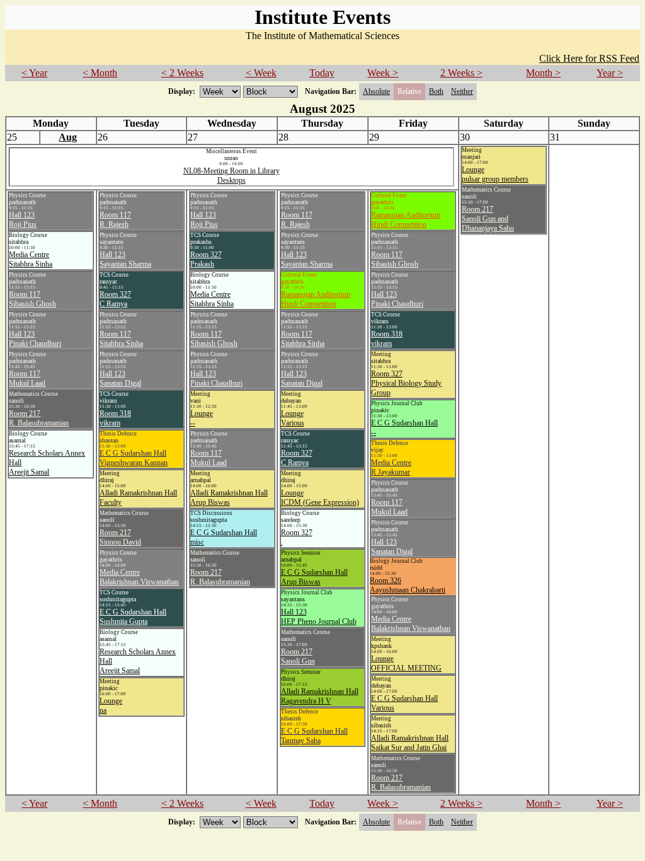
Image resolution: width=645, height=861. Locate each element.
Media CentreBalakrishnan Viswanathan (139, 577)
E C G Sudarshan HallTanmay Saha (314, 736)
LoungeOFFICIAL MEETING (406, 663)
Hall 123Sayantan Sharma (125, 259)
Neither (462, 91)
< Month (100, 72)
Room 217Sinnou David (120, 537)
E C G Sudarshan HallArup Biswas (314, 577)
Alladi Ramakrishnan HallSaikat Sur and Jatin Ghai (409, 743)
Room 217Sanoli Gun (298, 656)
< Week (261, 72)
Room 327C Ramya (115, 299)
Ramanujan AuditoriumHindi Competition (315, 299)
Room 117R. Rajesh (115, 220)
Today (321, 72)
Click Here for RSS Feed (589, 58)
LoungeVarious (292, 418)
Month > (543, 72)
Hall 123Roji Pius (23, 220)
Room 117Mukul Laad (27, 378)
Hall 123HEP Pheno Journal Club (319, 617)
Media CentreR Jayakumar (391, 467)
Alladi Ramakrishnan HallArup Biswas (229, 497)
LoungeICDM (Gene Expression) (320, 497)
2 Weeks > (461, 72)
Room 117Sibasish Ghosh (32, 299)
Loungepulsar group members (495, 174)
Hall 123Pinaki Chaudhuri (35, 339)
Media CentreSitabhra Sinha (30, 259)
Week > (382, 72)
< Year (34, 72)
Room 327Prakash (206, 259)
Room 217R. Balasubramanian (39, 418)
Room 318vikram (115, 418)
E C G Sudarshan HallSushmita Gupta (133, 617)
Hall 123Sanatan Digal (120, 378)
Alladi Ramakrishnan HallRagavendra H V (319, 696)
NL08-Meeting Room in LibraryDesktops (231, 175)
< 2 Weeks (182, 72)
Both (436, 91)
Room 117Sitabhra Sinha (121, 339)
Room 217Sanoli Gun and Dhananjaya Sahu (488, 219)
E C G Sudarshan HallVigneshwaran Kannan (134, 458)
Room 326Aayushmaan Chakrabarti (407, 585)
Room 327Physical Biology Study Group (406, 383)
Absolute (376, 91)
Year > (609, 72)
